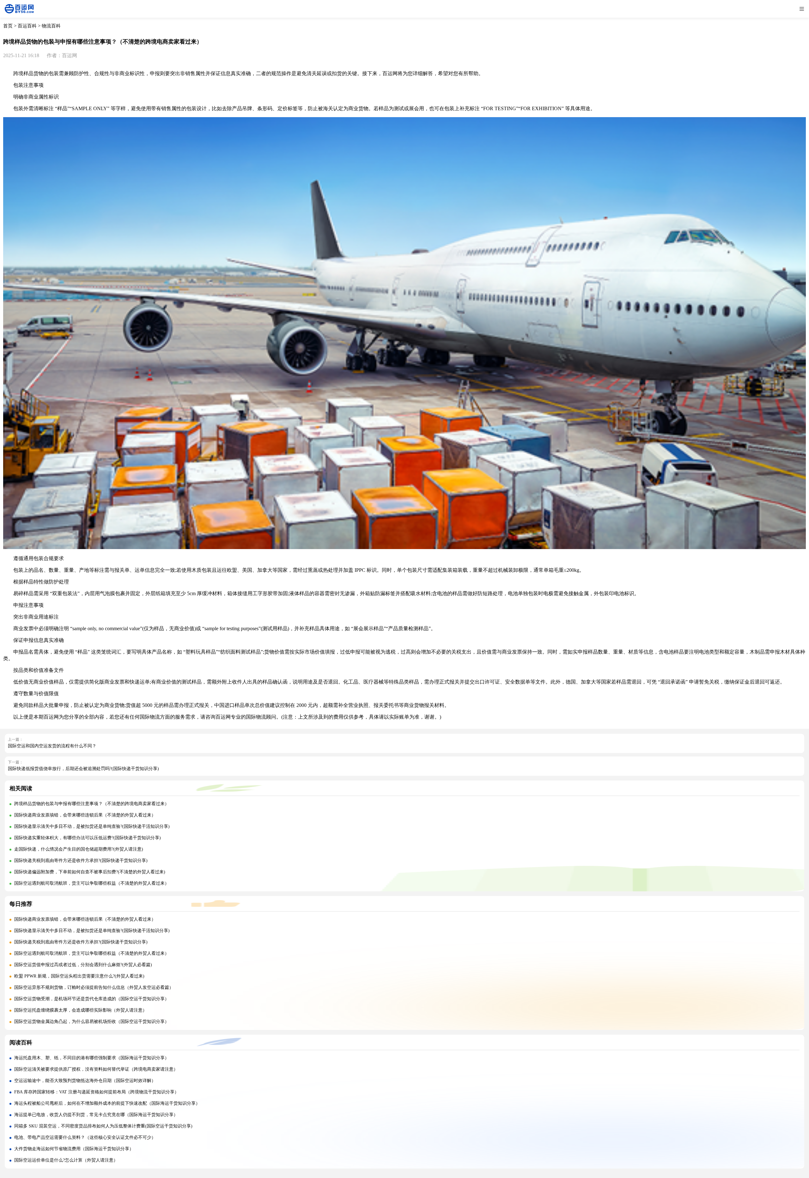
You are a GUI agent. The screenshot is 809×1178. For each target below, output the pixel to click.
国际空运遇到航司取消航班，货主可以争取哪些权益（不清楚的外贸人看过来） (91, 883)
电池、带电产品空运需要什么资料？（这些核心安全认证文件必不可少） (85, 1137)
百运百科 (27, 25)
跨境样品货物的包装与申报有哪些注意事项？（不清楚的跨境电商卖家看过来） (91, 803)
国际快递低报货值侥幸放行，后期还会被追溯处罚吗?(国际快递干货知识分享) (83, 768)
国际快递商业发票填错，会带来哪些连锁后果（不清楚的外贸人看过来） (85, 815)
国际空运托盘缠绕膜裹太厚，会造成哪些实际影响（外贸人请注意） (80, 1010)
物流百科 (51, 25)
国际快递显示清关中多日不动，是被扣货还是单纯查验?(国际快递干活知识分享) (92, 826)
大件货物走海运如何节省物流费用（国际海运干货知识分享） (74, 1148)
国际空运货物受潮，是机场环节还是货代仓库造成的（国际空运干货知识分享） (91, 998)
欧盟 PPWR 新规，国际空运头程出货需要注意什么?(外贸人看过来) (79, 976)
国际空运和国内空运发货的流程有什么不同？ (52, 746)
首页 (8, 25)
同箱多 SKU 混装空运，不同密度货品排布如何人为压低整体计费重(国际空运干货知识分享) (103, 1126)
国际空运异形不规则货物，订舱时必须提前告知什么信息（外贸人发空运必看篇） (93, 987)
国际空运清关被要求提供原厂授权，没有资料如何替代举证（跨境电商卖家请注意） (96, 1069)
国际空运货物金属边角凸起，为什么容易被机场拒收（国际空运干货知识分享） (91, 1021)
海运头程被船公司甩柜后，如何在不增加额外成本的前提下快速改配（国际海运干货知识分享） (107, 1103)
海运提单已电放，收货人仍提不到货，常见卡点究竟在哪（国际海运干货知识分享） (96, 1114)
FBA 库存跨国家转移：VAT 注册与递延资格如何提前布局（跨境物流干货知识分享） (96, 1092)
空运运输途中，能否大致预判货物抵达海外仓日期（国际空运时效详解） (85, 1080)
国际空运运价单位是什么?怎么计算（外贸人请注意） (66, 1160)
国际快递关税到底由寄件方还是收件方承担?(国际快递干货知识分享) (81, 860)
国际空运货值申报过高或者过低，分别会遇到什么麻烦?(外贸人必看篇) (83, 964)
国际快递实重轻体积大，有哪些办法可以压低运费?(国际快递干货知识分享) (87, 837)
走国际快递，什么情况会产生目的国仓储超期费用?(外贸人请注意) (78, 849)
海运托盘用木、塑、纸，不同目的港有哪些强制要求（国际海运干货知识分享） (91, 1057)
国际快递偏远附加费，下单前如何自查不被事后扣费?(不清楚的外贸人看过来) (89, 872)
